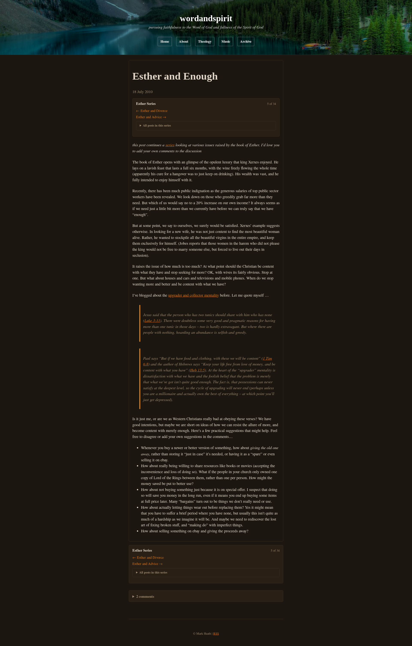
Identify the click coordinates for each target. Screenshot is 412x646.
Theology (205, 41)
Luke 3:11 (152, 320)
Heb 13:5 (197, 370)
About (183, 41)
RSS (216, 633)
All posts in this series (157, 125)
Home (165, 41)
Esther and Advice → (151, 117)
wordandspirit (206, 18)
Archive (245, 41)
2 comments (145, 596)
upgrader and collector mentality (193, 295)
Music (225, 41)
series (169, 144)
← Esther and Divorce (151, 110)
